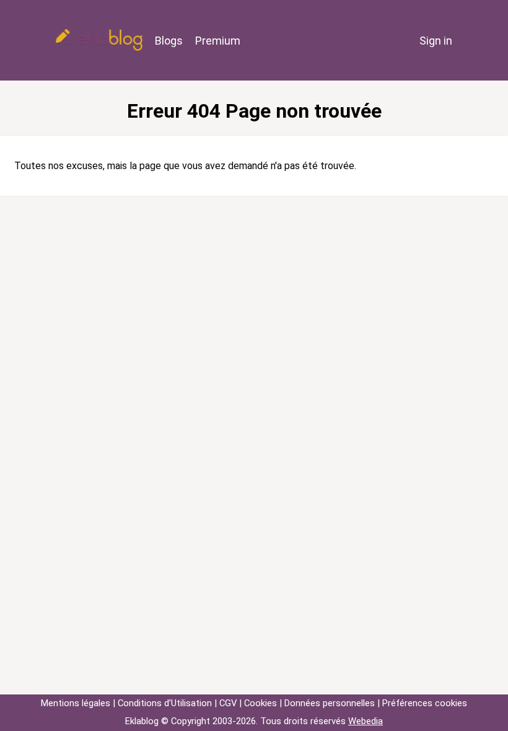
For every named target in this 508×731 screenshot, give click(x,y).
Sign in (435, 40)
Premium (217, 40)
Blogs (169, 40)
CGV (228, 703)
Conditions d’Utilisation (165, 703)
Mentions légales (75, 703)
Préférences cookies (424, 703)
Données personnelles (329, 703)
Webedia (365, 721)
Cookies (260, 703)
